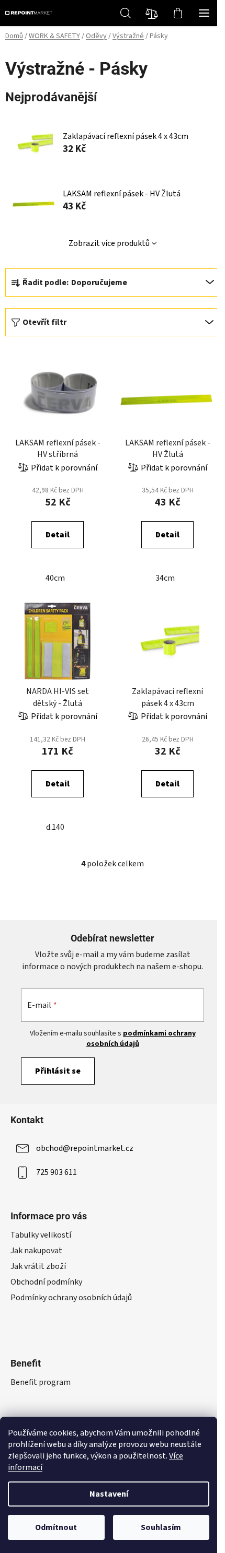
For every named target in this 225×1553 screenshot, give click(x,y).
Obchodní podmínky (46, 1282)
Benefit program (40, 1382)
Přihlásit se (58, 1071)
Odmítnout (56, 1527)
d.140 (55, 827)
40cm (55, 578)
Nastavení (108, 1494)
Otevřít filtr (44, 322)
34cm (165, 578)
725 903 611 (56, 1172)
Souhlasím (161, 1527)
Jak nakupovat (36, 1250)
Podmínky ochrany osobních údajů (71, 1297)
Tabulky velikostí (40, 1235)
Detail (58, 534)
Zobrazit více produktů (109, 243)
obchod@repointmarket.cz (84, 1148)
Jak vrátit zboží (38, 1266)
